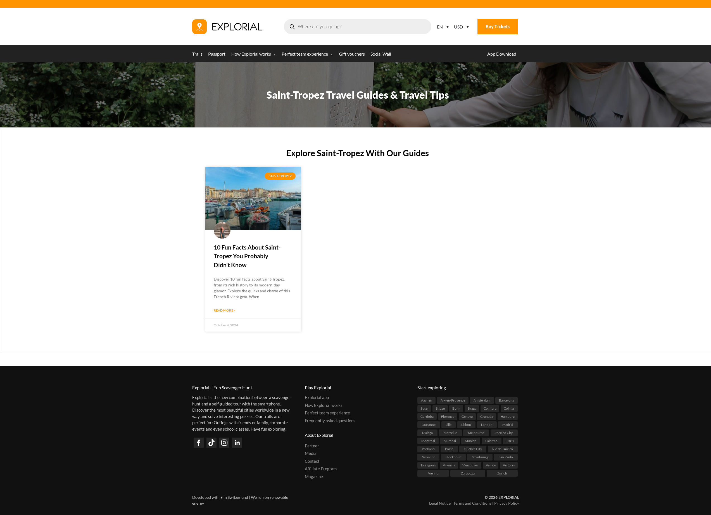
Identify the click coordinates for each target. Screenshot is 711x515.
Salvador (428, 457)
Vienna (433, 473)
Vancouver (470, 465)
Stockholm (453, 457)
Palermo (491, 441)
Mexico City (504, 433)
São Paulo (506, 457)
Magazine (314, 476)
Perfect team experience (327, 412)
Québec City (473, 449)
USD (458, 26)
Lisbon (466, 425)
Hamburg (508, 416)
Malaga (427, 433)
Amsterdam (482, 400)
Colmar (509, 408)
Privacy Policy (506, 503)
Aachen (426, 400)
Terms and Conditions (472, 503)
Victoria (509, 465)
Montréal (428, 441)
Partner (312, 445)
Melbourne (476, 433)
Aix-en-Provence (453, 400)
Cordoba (427, 416)
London (487, 425)
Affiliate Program (321, 468)
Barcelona (506, 400)
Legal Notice (440, 503)
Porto (449, 449)
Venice (491, 465)
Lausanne (429, 425)
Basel (424, 408)
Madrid (507, 425)
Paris (510, 441)
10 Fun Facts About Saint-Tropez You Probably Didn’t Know (247, 256)
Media (311, 453)
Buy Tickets (498, 26)
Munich (470, 441)
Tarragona (428, 465)
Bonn (456, 408)
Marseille (450, 433)
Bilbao (440, 408)
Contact (312, 461)
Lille (448, 425)
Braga (472, 408)
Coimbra (490, 408)
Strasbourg (480, 457)
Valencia (449, 465)
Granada (486, 416)
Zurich (502, 473)
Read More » (225, 310)
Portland (428, 449)
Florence (447, 416)
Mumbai (450, 441)
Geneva (467, 416)
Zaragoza (468, 473)
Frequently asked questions (330, 420)
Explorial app (317, 397)
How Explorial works (324, 405)
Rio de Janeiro (502, 449)
